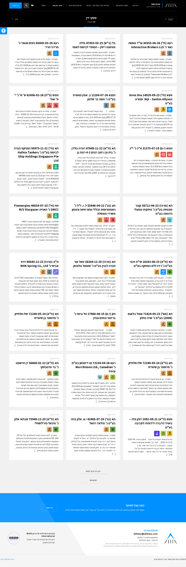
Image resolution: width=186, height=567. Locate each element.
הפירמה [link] (135, 5)
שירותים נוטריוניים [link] (75, 5)
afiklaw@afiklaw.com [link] (146, 534)
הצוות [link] (44, 5)
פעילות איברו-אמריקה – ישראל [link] (97, 5)
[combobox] (170, 19)
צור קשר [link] (16, 5)
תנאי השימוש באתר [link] (7, 559)
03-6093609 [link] (151, 530)
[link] (3, 30)
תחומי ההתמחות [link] (122, 5)
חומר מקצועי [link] (57, 5)
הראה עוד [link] (93, 480)
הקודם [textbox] (170, 20)
